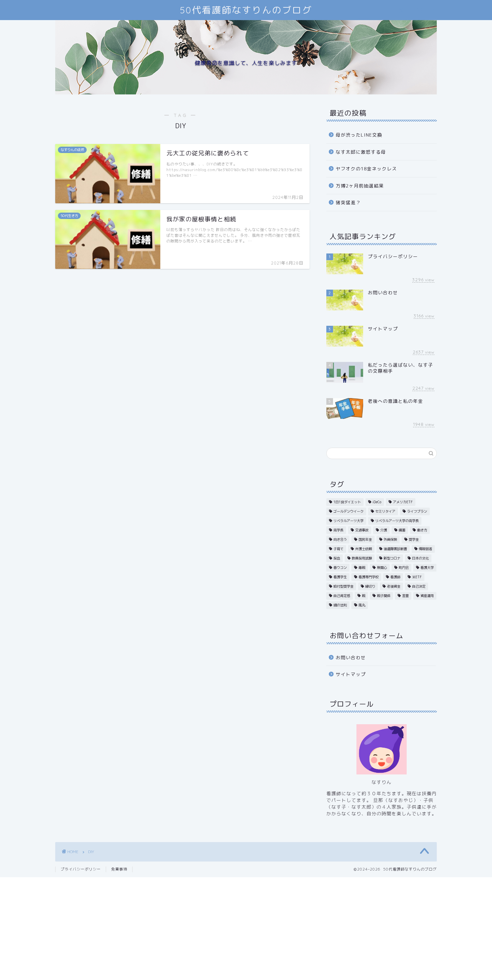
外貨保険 (390, 539)
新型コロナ (392, 558)
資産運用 (427, 595)
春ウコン (340, 567)
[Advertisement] (246, 924)
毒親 (361, 567)
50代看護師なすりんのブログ (246, 10)
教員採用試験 (362, 558)
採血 (336, 558)
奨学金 (414, 539)
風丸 (361, 605)
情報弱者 (425, 548)
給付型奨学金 (343, 586)
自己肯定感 (341, 595)
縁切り (370, 586)
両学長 (338, 530)
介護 (383, 530)
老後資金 (393, 586)
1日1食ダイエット (347, 502)
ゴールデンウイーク (348, 511)
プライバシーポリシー (81, 869)
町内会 (404, 567)
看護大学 (427, 567)
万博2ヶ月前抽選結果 (360, 185)
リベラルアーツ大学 (348, 520)
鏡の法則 (340, 605)
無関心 (382, 567)
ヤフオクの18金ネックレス (366, 168)
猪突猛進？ (348, 202)
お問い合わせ (351, 657)
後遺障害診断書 (395, 548)
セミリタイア (385, 511)
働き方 (422, 530)
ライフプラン (417, 511)
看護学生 (340, 577)
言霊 (405, 595)
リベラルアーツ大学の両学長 (397, 520)
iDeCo (377, 502)
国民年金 (365, 539)
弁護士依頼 (363, 548)
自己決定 (418, 586)
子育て (338, 548)
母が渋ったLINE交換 (359, 135)
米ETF (417, 577)
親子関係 (383, 595)
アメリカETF (403, 502)
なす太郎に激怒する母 (361, 152)
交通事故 (361, 530)
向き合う (340, 539)
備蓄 (402, 530)
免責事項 (119, 869)
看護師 (395, 577)
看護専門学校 (368, 577)
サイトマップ (351, 674)
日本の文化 (420, 558)
